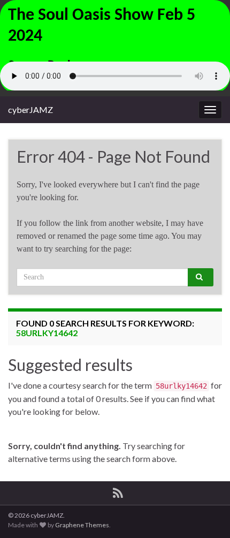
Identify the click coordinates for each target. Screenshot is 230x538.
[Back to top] (206, 514)
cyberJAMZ (30, 109)
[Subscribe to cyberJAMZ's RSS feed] (118, 491)
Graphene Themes (82, 525)
